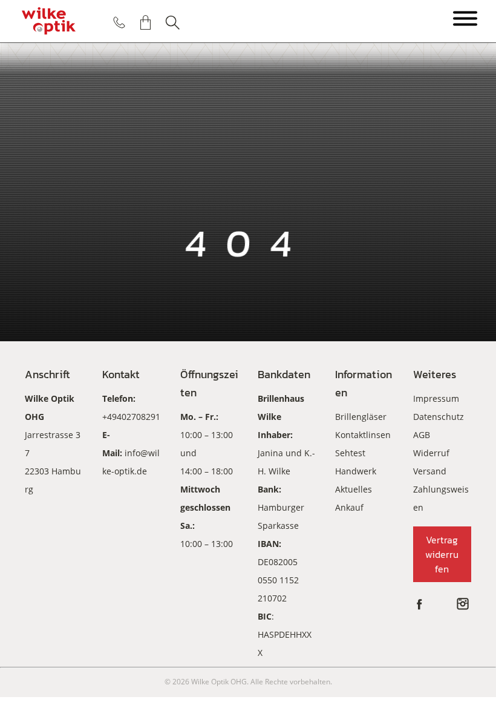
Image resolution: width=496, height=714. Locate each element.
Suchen (172, 22)
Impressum (436, 398)
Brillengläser (361, 416)
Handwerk (355, 471)
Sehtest (350, 453)
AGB (421, 435)
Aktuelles (353, 489)
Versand (429, 471)
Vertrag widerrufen (441, 554)
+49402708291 (131, 416)
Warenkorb (146, 22)
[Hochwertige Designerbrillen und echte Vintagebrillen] (48, 21)
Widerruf (431, 453)
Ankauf (349, 507)
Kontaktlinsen (363, 435)
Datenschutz (438, 416)
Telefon (119, 22)
